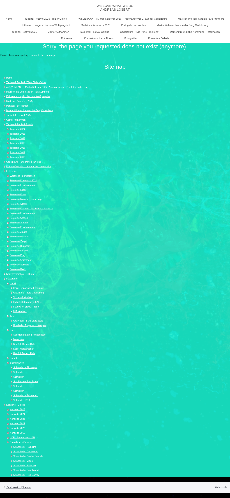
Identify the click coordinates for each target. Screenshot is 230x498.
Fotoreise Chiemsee (20, 260)
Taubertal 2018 (17, 147)
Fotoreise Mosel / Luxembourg (26, 199)
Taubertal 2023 (17, 133)
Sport (12, 330)
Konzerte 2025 (17, 409)
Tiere (12, 316)
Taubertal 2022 (17, 138)
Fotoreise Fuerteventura (22, 185)
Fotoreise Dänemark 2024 (23, 180)
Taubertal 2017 (17, 152)
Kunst (13, 283)
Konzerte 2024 (17, 414)
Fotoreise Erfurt (18, 194)
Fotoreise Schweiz (19, 264)
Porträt (13, 358)
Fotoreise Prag (17, 255)
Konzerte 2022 (17, 423)
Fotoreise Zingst (18, 232)
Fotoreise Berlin (18, 269)
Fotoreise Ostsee (19, 218)
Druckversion (13, 487)
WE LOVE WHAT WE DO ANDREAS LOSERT (115, 7)
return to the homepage (43, 55)
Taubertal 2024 (17, 129)
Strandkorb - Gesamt (21, 442)
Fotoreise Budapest (20, 246)
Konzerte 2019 (17, 433)
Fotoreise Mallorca (19, 236)
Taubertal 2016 (17, 157)
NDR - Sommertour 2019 (22, 437)
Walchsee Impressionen (22, 176)
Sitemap (26, 487)
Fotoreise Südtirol (19, 222)
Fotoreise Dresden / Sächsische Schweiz (31, 208)
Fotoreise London (19, 250)
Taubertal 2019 (17, 143)
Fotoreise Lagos (18, 190)
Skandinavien (17, 362)
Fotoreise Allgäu (18, 204)
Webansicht (221, 487)
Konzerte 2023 (17, 418)
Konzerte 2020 (17, 428)
